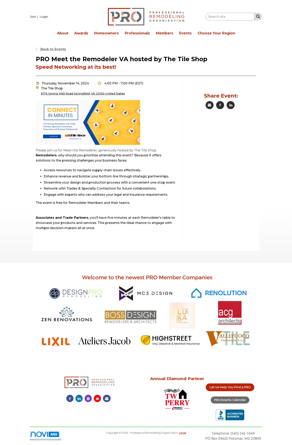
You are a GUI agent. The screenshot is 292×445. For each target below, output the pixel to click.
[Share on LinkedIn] (231, 105)
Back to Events (53, 49)
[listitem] (34, 16)
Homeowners (106, 33)
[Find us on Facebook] (69, 398)
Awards (81, 33)
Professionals (137, 33)
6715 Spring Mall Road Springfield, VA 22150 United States (83, 93)
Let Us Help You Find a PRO (230, 387)
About (62, 33)
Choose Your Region (216, 33)
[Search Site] (257, 16)
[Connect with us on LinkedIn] (79, 398)
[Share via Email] (210, 105)
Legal (182, 432)
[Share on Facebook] (220, 105)
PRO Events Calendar (230, 400)
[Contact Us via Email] (107, 398)
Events (185, 33)
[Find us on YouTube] (97, 398)
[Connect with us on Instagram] (88, 398)
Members (164, 33)
